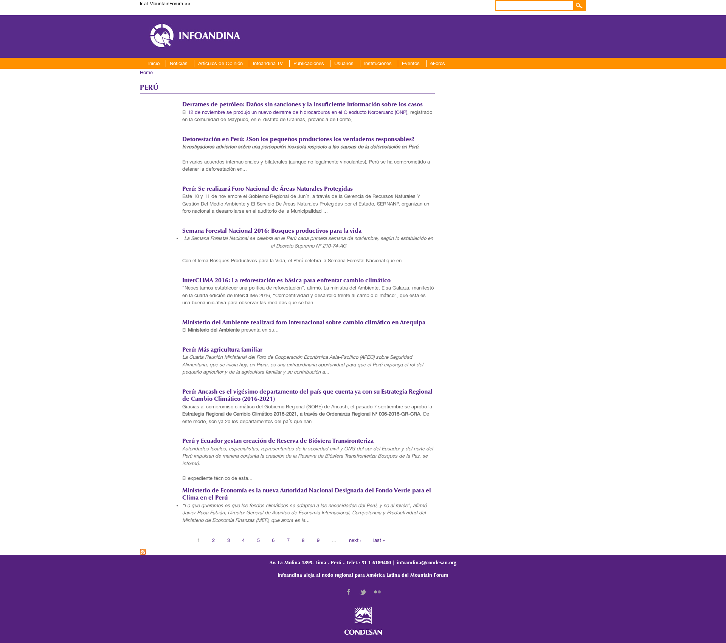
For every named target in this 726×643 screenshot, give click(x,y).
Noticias (179, 63)
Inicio (154, 63)
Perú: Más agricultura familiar (222, 350)
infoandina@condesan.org (426, 562)
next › (355, 540)
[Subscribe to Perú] (143, 551)
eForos (437, 63)
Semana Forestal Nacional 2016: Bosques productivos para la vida (271, 231)
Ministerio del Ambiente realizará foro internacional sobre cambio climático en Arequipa (303, 323)
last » (379, 540)
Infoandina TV (268, 63)
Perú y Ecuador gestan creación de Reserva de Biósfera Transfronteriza (278, 441)
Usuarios (344, 63)
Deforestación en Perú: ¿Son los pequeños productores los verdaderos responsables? (298, 140)
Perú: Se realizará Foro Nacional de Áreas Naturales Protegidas (267, 189)
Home (146, 72)
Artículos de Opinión (220, 63)
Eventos (411, 63)
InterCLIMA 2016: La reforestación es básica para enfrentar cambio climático (286, 281)
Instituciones (378, 63)
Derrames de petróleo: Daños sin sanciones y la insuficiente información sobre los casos (302, 105)
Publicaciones (308, 63)
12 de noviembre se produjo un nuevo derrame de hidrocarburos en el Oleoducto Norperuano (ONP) (297, 112)
